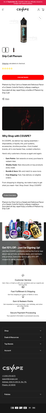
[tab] (10, 195)
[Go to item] (5, 49)
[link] (14, 382)
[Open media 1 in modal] (40, 18)
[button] (7, 68)
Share (7, 99)
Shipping (5, 63)
